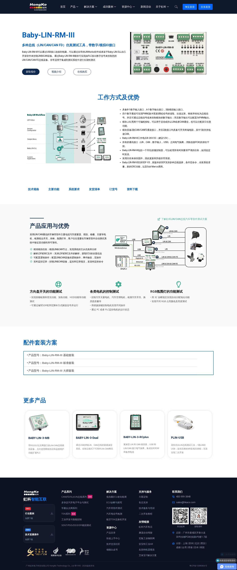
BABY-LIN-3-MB (38, 438)
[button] (110, 355)
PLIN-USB (177, 437)
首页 (62, 6)
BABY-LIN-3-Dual (87, 437)
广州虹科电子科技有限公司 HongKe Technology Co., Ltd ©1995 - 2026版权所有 (60, 566)
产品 (72, 6)
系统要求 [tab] (74, 189)
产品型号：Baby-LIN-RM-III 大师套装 (51, 370)
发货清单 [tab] (94, 189)
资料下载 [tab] (132, 189)
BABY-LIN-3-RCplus (136, 437)
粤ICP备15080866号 (198, 566)
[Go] (167, 227)
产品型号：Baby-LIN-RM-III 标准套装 (51, 362)
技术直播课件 (32, 534)
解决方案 (89, 6)
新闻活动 (146, 6)
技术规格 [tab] (33, 189)
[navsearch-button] (176, 7)
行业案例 (29, 513)
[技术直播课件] (52, 534)
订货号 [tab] (113, 189)
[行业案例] (52, 513)
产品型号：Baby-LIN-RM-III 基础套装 (51, 355)
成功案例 (108, 6)
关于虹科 (161, 6)
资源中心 (127, 6)
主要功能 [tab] (53, 189)
